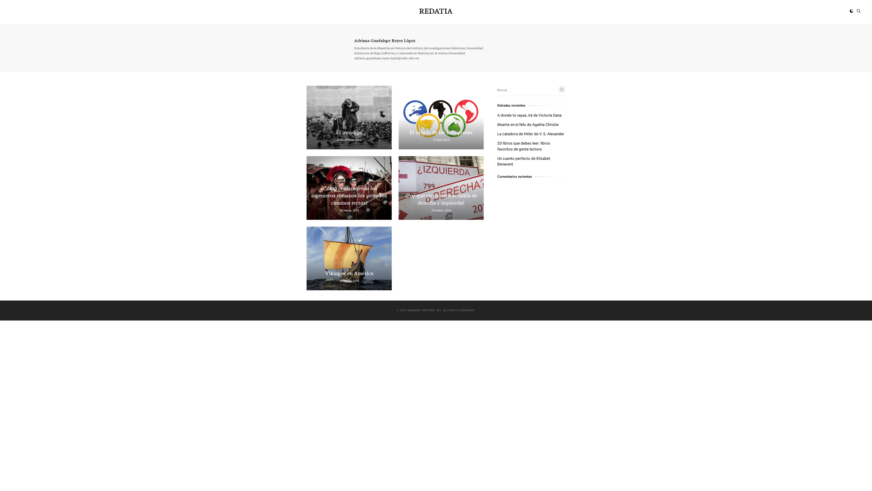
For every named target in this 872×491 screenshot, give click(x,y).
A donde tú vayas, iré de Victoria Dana (529, 115)
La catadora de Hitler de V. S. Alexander (530, 134)
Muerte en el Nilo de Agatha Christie (528, 124)
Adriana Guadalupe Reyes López (384, 40)
